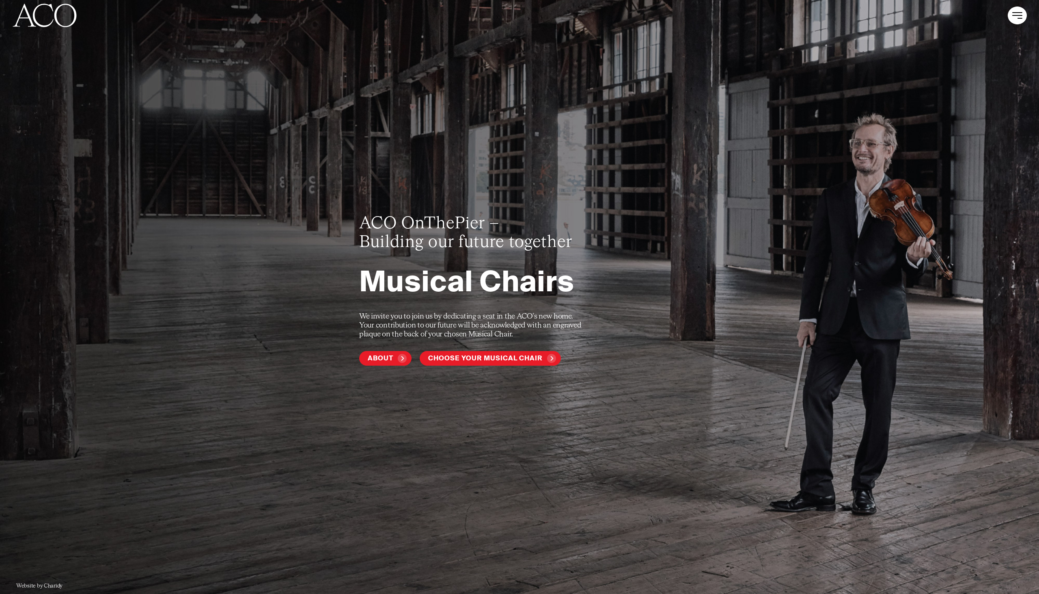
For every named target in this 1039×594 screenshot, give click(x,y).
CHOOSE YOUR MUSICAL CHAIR (485, 358)
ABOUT (380, 358)
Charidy (53, 586)
